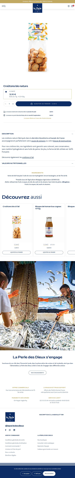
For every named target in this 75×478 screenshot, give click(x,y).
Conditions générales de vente (15, 440)
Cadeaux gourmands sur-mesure (48, 449)
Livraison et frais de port (13, 449)
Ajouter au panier (45, 104)
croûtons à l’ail (28, 157)
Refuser (38, 474)
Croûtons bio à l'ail (11, 207)
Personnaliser (49, 474)
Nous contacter (10, 452)
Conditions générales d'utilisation (16, 443)
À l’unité (16, 244)
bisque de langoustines (62, 141)
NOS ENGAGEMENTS (37, 373)
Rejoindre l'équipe (43, 446)
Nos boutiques (42, 440)
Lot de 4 (52, 244)
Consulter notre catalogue (46, 443)
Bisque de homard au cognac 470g (48, 208)
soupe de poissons (38, 141)
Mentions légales (10, 455)
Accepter (26, 474)
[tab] (37, 134)
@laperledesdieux (14, 426)
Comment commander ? (13, 446)
